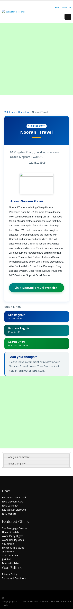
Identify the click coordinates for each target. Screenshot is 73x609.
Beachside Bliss (10, 563)
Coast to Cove (10, 555)
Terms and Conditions (14, 578)
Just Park (7, 559)
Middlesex (9, 112)
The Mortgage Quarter (14, 528)
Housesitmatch (10, 532)
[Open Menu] (68, 17)
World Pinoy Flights (12, 536)
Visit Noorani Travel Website (35, 288)
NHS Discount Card (12, 501)
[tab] (36, 457)
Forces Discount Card (14, 497)
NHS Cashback (10, 505)
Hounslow (23, 112)
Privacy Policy (9, 574)
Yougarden (8, 543)
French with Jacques (13, 547)
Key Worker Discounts (14, 509)
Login (56, 7)
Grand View (8, 551)
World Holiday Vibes (13, 539)
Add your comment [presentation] (19, 457)
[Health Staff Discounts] (13, 11)
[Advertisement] (36, 59)
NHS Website (9, 513)
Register (66, 7)
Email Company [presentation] (16, 463)
